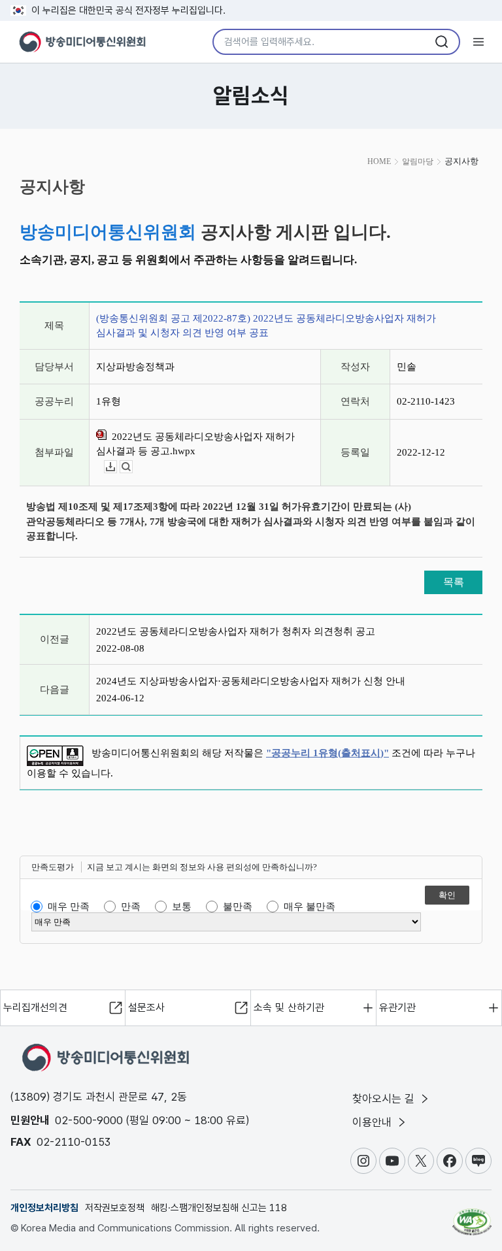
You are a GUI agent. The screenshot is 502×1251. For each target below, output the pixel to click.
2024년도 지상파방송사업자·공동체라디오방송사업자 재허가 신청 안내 (250, 681)
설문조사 (146, 1007)
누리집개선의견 (35, 1007)
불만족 (237, 906)
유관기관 (397, 1007)
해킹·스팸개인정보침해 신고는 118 (219, 1208)
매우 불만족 (309, 906)
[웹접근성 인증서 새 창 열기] (472, 1216)
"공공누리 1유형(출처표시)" (327, 753)
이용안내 (373, 1122)
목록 (453, 582)
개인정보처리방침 (44, 1208)
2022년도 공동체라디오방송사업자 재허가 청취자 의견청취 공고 (235, 631)
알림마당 (417, 161)
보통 (182, 906)
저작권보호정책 (114, 1208)
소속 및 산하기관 (289, 1007)
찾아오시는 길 (385, 1098)
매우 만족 (69, 906)
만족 (131, 906)
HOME (379, 161)
